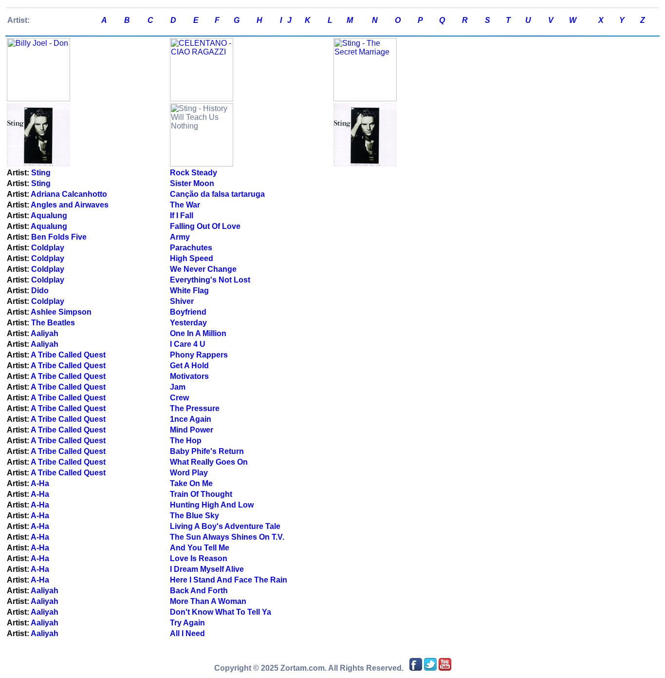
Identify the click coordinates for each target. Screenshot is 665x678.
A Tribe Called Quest (68, 355)
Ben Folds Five (59, 237)
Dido (40, 290)
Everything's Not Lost (210, 280)
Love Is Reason (198, 558)
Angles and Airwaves (70, 205)
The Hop (186, 440)
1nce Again (190, 419)
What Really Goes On (209, 462)
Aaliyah (44, 333)
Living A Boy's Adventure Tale (225, 526)
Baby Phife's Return (207, 451)
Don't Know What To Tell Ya (220, 612)
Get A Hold (189, 365)
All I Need (187, 633)
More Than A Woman (208, 601)
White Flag (189, 290)
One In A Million (198, 333)
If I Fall (181, 215)
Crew (179, 398)
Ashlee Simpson (61, 312)
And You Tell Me (199, 548)
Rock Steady (193, 173)
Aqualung (49, 215)
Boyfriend (188, 312)
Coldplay (47, 248)
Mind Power (191, 430)
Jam (177, 387)
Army (180, 237)
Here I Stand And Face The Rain (228, 580)
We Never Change (203, 269)
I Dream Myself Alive (207, 569)
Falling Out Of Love (205, 226)
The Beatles (53, 323)
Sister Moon (192, 183)
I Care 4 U (187, 344)
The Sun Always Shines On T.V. (227, 537)
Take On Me (191, 483)
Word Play (189, 473)
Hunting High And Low (212, 505)
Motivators (189, 376)
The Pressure (195, 408)
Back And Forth (199, 590)
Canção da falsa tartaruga (217, 194)
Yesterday (188, 323)
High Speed (191, 258)
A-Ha (40, 483)
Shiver (182, 301)
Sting (41, 173)
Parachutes (191, 248)
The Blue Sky (194, 515)
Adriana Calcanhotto (69, 194)
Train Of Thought (201, 494)
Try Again (187, 623)
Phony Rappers (199, 355)
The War (185, 205)
